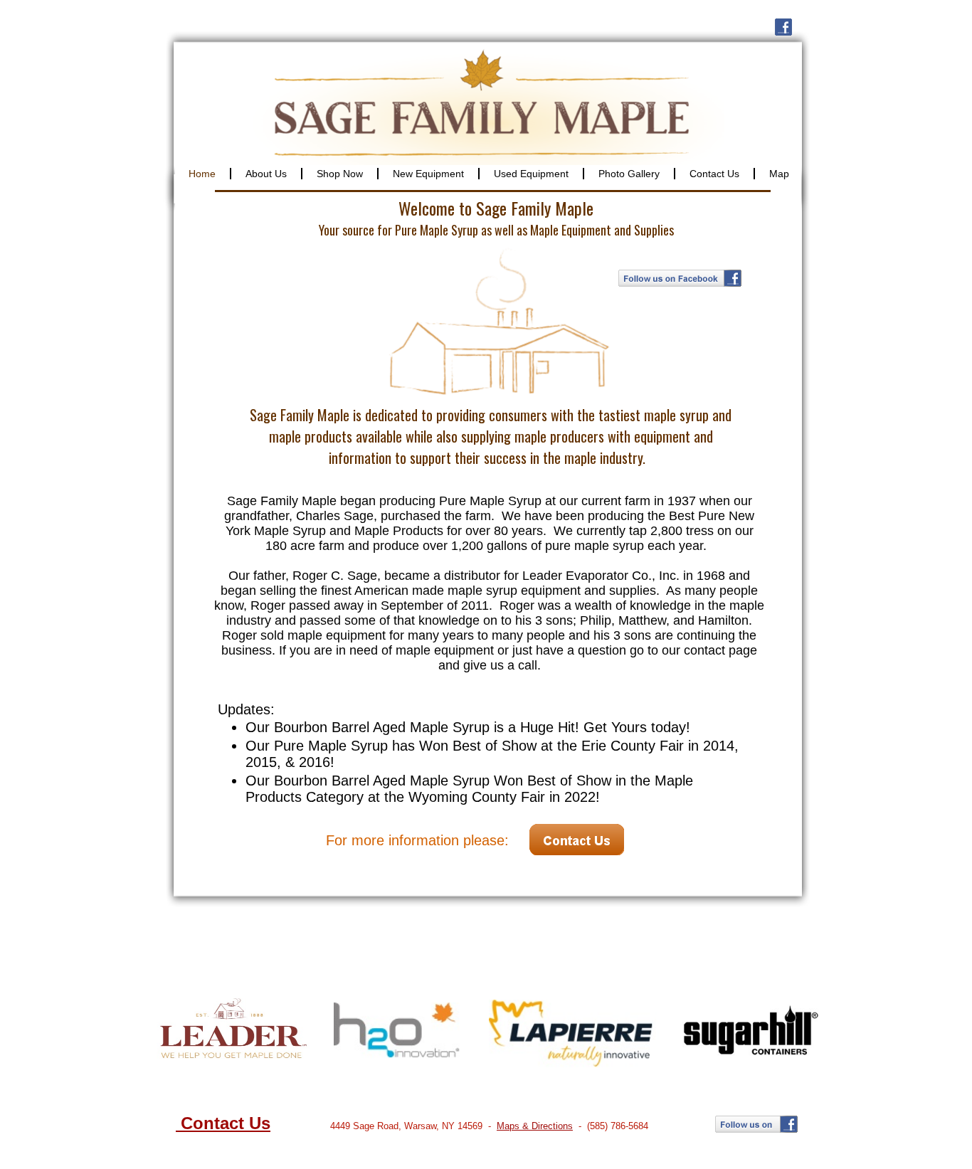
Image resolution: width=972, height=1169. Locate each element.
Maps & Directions (535, 1126)
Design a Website (568, 1156)
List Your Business (645, 1156)
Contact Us (223, 1123)
